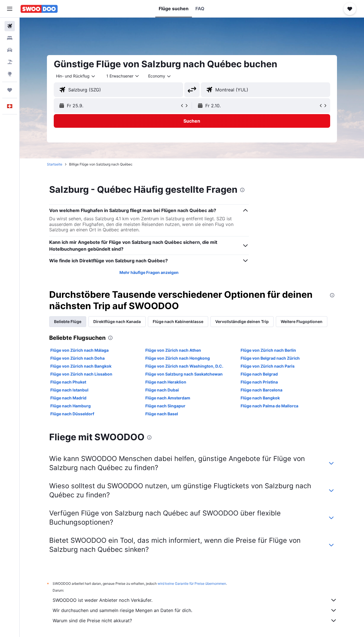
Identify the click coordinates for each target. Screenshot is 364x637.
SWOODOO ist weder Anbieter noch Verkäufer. (102, 600)
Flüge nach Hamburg (70, 405)
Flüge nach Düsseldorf (72, 413)
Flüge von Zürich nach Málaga (79, 350)
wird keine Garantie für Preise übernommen (192, 583)
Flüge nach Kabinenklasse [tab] (178, 321)
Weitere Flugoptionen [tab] (301, 321)
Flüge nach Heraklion (165, 382)
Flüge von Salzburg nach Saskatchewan (184, 374)
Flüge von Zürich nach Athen (173, 350)
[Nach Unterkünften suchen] (9, 38)
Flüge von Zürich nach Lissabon (81, 374)
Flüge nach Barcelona (261, 389)
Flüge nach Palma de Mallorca (269, 405)
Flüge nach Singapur (165, 405)
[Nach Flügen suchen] (9, 26)
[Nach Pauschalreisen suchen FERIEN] (9, 62)
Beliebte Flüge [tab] (67, 321)
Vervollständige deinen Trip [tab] (242, 321)
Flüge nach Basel (161, 413)
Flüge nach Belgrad (259, 374)
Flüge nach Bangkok (260, 397)
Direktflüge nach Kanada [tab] (117, 321)
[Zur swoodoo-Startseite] (39, 9)
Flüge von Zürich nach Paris (268, 366)
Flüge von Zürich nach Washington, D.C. (184, 366)
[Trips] (9, 90)
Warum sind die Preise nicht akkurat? (92, 620)
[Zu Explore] (9, 73)
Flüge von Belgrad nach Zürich (270, 358)
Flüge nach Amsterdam (167, 397)
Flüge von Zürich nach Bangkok (80, 366)
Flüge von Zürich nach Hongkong (177, 358)
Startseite (54, 164)
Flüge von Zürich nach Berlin (268, 350)
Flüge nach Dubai (162, 389)
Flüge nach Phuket (68, 382)
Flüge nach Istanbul (69, 389)
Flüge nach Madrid (68, 397)
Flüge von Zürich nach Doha (77, 358)
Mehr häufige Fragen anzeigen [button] (149, 272)
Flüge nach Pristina (259, 382)
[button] (9, 9)
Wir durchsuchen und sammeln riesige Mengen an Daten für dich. (122, 610)
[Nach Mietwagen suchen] (9, 50)
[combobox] (76, 76)
